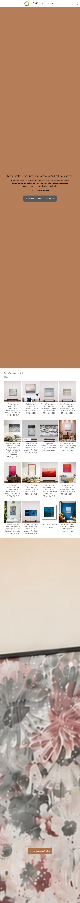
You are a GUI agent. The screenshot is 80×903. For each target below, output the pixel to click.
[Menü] (2, 3)
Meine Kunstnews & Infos (40, 851)
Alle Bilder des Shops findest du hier (40, 198)
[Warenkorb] (77, 3)
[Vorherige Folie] (6, 391)
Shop (6, 377)
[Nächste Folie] (19, 391)
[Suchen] (73, 3)
